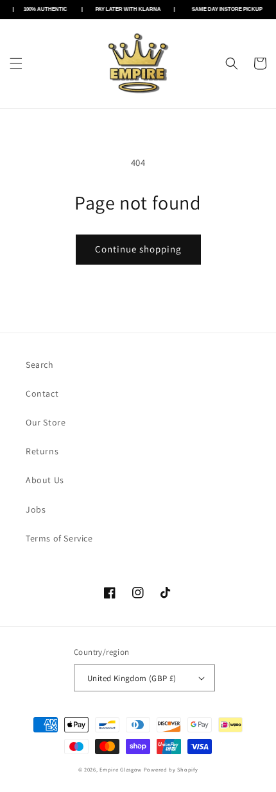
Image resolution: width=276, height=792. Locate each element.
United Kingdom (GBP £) (132, 678)
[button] (16, 63)
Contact (42, 393)
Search (40, 364)
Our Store (45, 422)
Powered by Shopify (171, 769)
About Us (45, 480)
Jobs (36, 509)
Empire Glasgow (120, 769)
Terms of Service (59, 538)
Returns (42, 451)
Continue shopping (138, 249)
